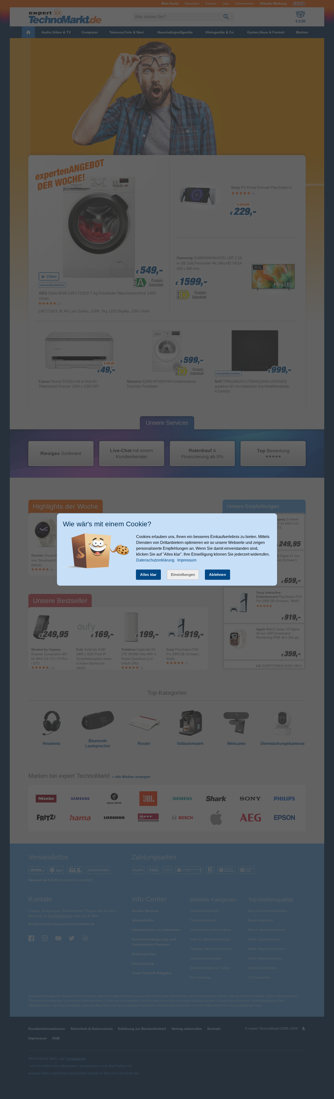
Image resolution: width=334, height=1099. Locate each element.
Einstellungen (183, 574)
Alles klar (148, 574)
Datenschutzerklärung (155, 560)
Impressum (186, 560)
